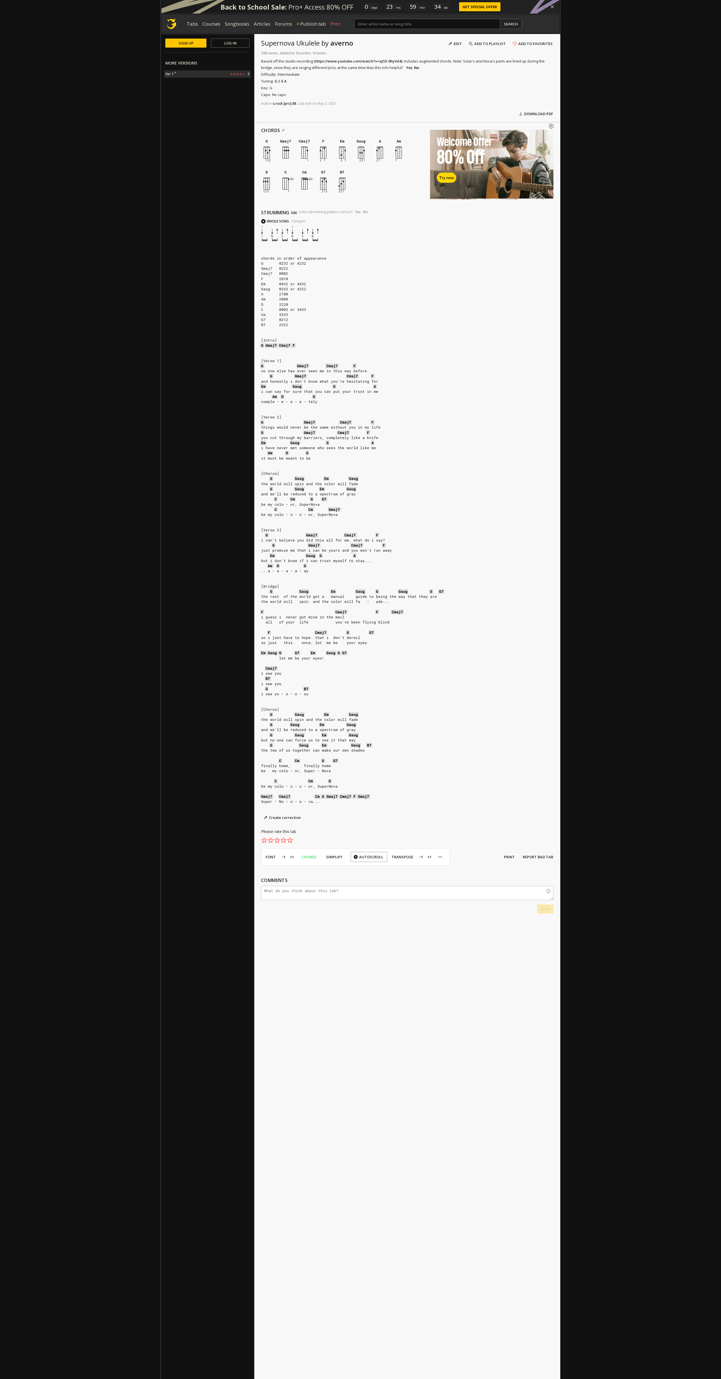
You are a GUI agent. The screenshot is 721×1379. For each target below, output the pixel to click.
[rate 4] (283, 840)
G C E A (281, 81)
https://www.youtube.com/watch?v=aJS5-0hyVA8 (358, 61)
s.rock (278, 103)
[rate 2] (270, 840)
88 (294, 103)
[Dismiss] (552, 6)
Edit (294, 213)
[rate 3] (277, 840)
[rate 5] (290, 840)
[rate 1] (264, 840)
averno (341, 43)
